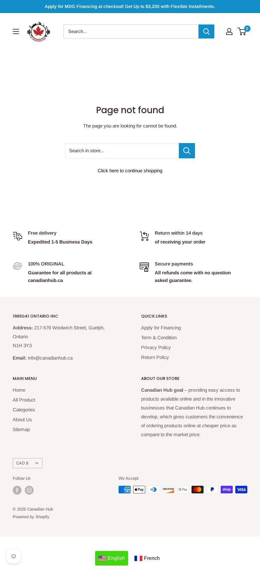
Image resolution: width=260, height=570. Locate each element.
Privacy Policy (156, 347)
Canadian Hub (40, 509)
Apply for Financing (161, 327)
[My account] (229, 31)
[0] (242, 31)
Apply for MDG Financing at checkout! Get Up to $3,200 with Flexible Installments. (130, 6)
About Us (22, 419)
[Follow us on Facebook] (17, 490)
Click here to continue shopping (130, 170)
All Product (24, 399)
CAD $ (22, 463)
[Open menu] (16, 31)
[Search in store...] (187, 150)
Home (19, 390)
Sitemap (21, 429)
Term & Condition (159, 337)
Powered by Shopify (31, 516)
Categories (24, 409)
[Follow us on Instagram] (29, 490)
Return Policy (155, 357)
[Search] (206, 31)
